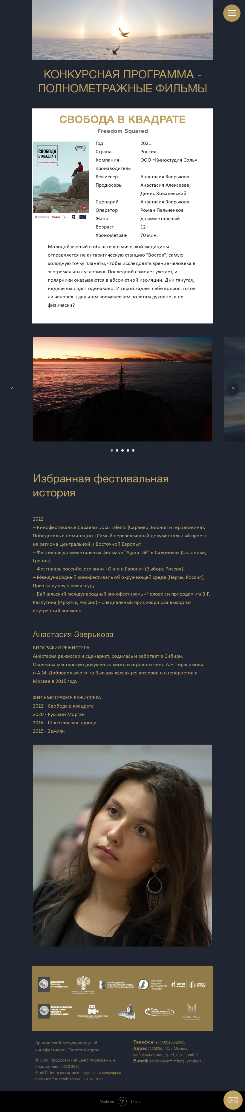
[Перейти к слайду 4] (128, 450)
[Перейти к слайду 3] (122, 450)
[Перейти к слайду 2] (117, 450)
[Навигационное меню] (232, 13)
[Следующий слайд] (233, 389)
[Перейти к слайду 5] (133, 450)
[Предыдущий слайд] (12, 389)
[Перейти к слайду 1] (112, 450)
